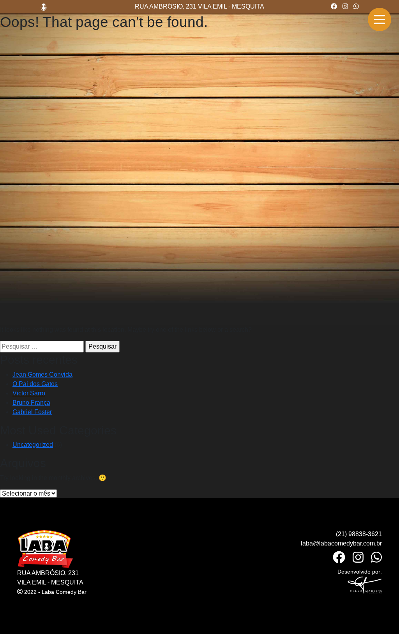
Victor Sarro (28, 393)
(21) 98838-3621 (359, 534)
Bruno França (31, 402)
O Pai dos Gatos (35, 384)
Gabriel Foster (32, 412)
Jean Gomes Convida (42, 374)
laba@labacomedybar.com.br (341, 543)
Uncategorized (32, 444)
